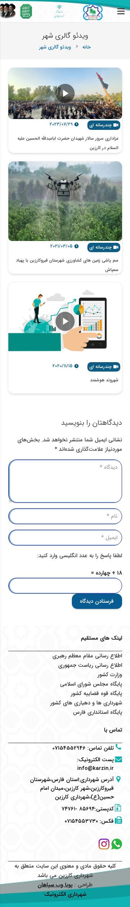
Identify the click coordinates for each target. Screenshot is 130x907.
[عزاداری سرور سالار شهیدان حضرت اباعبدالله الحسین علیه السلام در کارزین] (65, 93)
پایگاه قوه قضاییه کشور (96, 693)
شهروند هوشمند (104, 380)
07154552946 (69, 748)
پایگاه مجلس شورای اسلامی (91, 684)
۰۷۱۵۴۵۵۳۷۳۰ (81, 821)
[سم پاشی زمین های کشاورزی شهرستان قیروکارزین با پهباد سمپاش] (65, 201)
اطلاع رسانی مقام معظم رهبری (87, 656)
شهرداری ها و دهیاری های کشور (86, 703)
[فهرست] (121, 11)
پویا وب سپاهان (55, 885)
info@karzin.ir (95, 768)
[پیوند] (26, 11)
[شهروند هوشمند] (65, 321)
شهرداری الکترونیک (65, 894)
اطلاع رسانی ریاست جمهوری (90, 665)
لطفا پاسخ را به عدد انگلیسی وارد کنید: (79, 555)
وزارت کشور (110, 674)
